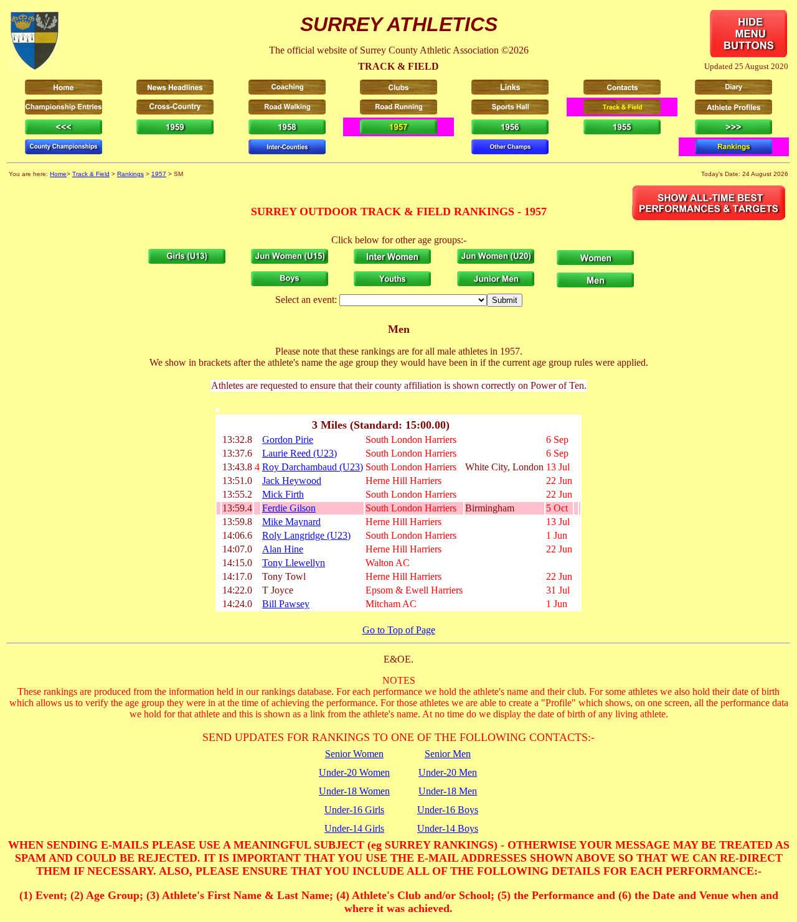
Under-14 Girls (354, 828)
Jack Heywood (291, 480)
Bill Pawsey (285, 603)
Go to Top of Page (398, 630)
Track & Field (91, 173)
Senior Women (354, 753)
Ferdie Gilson (289, 508)
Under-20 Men (447, 772)
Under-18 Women (354, 791)
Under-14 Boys (447, 828)
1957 (158, 173)
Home (58, 173)
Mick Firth (283, 494)
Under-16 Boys (447, 809)
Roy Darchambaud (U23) (312, 467)
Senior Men (448, 753)
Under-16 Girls (354, 809)
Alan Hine (282, 549)
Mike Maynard (291, 521)
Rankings (130, 173)
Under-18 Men (447, 791)
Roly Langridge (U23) (306, 535)
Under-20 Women (354, 772)
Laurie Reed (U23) (299, 453)
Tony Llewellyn (293, 562)
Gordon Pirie (287, 439)
